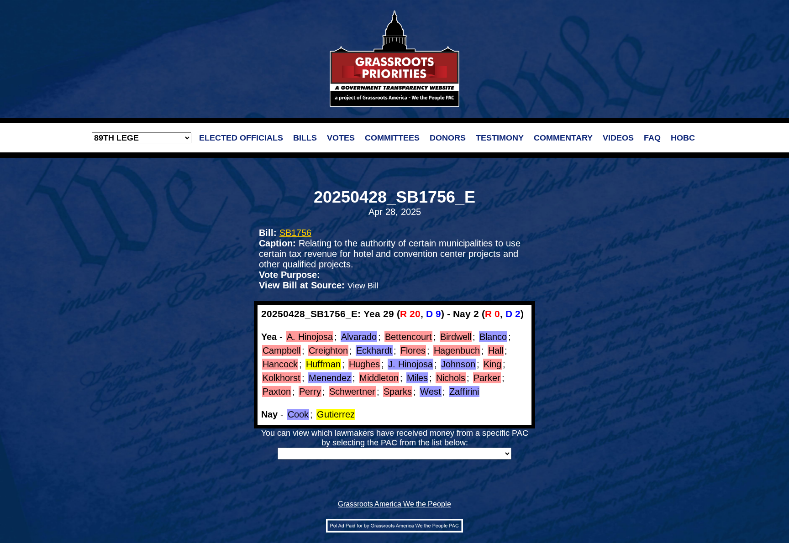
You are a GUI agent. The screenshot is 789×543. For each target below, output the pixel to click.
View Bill (363, 285)
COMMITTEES (392, 137)
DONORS (448, 137)
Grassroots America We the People (394, 504)
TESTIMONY (500, 137)
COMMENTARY (563, 137)
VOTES (341, 137)
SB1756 (295, 233)
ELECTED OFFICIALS (241, 137)
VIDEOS (618, 137)
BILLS (305, 137)
